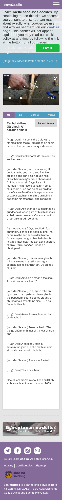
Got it (47, 48)
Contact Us (37, 450)
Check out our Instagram (27, 450)
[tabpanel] (31, 263)
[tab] (9, 115)
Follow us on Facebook (17, 450)
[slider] (31, 98)
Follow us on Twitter (7, 450)
